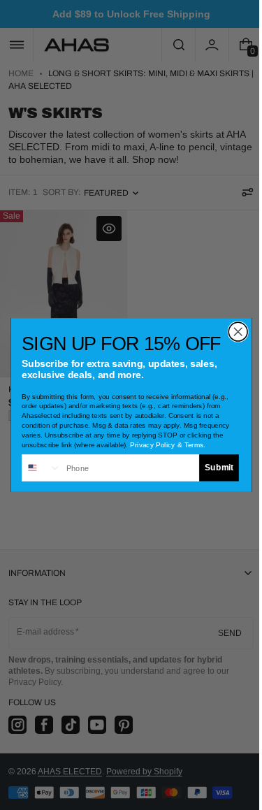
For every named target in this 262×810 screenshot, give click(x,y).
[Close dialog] (232, 331)
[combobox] (36, 468)
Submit (213, 467)
